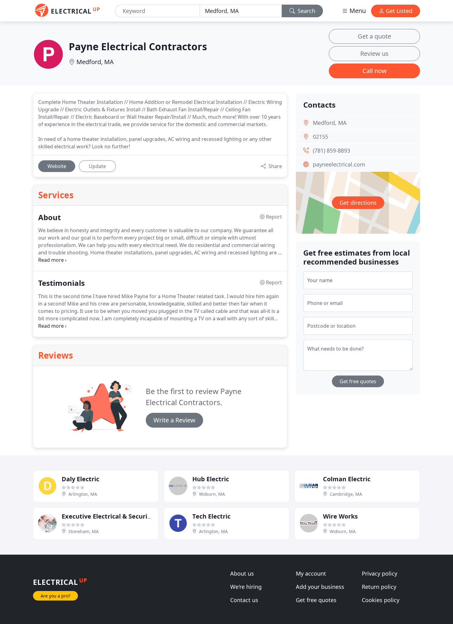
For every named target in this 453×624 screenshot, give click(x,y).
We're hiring (246, 586)
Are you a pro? (55, 596)
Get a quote (374, 36)
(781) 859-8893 (331, 150)
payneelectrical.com (339, 164)
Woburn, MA (212, 494)
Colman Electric (346, 479)
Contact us (244, 600)
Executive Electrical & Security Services (121, 516)
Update (97, 166)
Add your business (320, 586)
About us (242, 573)
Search (305, 10)
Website (56, 166)
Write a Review (174, 420)
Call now (374, 71)
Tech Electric (211, 516)
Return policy (379, 586)
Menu (357, 10)
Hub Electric (210, 479)
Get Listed (398, 10)
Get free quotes (358, 381)
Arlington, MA (82, 494)
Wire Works (340, 516)
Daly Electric (80, 479)
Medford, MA (95, 62)
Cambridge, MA (346, 494)
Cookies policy (380, 600)
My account (311, 573)
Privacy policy (379, 573)
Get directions (358, 202)
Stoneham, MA (83, 531)
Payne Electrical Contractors (138, 46)
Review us (374, 53)
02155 (320, 136)
